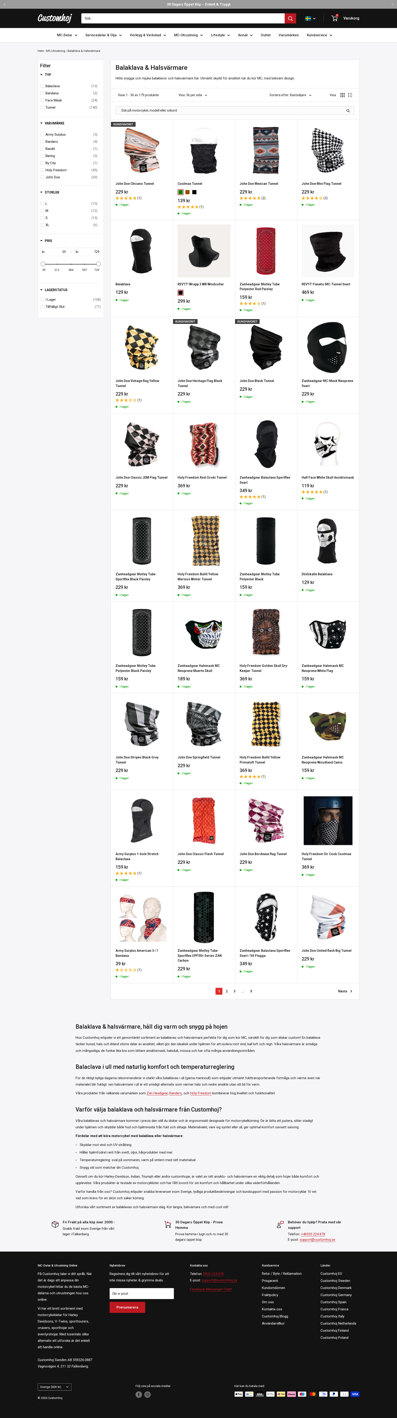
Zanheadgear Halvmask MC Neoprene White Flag (323, 668)
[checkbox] (71, 86)
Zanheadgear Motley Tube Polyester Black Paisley (136, 668)
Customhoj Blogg (275, 1316)
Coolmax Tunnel (190, 183)
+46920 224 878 (313, 1234)
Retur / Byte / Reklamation (282, 1274)
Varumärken (289, 35)
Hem (41, 51)
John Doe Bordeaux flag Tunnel (263, 854)
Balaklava (123, 284)
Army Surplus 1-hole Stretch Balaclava (137, 856)
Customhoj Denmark (336, 1288)
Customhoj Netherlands (338, 1323)
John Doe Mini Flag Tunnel (321, 183)
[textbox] (56, 252)
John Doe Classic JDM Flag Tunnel (141, 477)
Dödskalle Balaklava (317, 574)
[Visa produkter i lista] (350, 95)
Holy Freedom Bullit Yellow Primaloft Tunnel (260, 759)
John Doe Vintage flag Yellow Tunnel (137, 383)
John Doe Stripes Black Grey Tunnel (137, 759)
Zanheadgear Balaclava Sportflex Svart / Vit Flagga (265, 953)
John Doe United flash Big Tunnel (327, 950)
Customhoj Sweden (335, 1281)
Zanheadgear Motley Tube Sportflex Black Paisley (136, 576)
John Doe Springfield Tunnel (199, 757)
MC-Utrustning (186, 35)
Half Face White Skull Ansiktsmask (328, 477)
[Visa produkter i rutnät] (342, 95)
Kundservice (317, 35)
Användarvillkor (273, 1323)
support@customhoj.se (317, 1240)
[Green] (181, 192)
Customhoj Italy (332, 1316)
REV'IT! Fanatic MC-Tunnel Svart (326, 284)
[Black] (194, 192)
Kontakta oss (272, 1309)
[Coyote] (187, 192)
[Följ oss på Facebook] (139, 1394)
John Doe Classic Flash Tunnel (201, 854)
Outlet (266, 35)
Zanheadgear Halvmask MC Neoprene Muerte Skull (199, 668)
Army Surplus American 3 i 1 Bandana (137, 953)
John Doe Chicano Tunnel (135, 183)
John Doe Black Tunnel (257, 381)
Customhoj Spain (333, 1302)
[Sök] (290, 18)
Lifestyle (218, 35)
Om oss (268, 1302)
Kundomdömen (273, 1288)
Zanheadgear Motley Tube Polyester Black (260, 576)
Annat (243, 35)
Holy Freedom (200, 1093)
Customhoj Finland (334, 1330)
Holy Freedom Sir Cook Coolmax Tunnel (326, 856)
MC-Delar (64, 35)
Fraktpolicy (270, 1295)
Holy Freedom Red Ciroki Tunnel (202, 477)
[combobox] (183, 18)
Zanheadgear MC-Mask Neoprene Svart (327, 383)
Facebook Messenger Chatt (211, 1289)
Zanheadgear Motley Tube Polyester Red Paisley (260, 286)
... (242, 991)
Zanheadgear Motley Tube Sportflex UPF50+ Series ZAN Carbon (200, 955)
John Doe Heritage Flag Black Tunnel (200, 383)
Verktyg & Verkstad (145, 35)
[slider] (43, 264)
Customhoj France (334, 1309)
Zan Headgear (157, 1093)
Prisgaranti (270, 1281)
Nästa (342, 991)
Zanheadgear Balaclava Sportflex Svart (265, 480)
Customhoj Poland (334, 1338)
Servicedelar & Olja (101, 35)
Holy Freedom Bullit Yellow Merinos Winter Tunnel (198, 576)
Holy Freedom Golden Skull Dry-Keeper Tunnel (264, 668)
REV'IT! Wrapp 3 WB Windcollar (201, 284)
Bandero (175, 1093)
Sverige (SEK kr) (50, 1387)
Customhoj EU (331, 1274)
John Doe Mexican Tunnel (259, 183)
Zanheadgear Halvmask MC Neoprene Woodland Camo (323, 759)
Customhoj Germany (336, 1295)
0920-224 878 (213, 1274)
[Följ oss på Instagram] (147, 1394)
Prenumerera (127, 1307)
